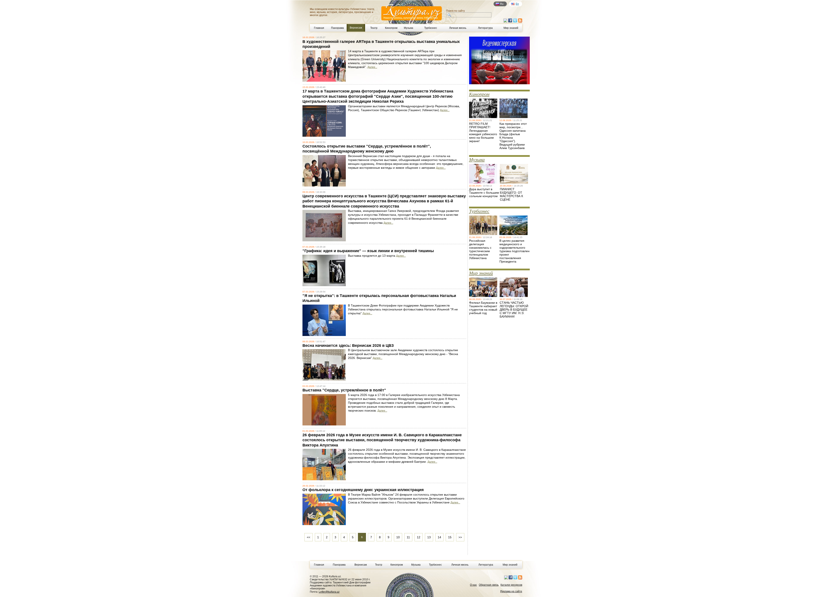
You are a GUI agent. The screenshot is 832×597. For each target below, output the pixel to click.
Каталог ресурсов (511, 584)
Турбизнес (430, 27)
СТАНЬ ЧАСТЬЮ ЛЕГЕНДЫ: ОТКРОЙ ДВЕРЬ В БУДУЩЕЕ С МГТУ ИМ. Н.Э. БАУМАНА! (514, 309)
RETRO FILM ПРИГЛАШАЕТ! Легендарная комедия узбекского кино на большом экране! (483, 132)
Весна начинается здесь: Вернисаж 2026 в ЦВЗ (348, 345)
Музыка (408, 27)
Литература (485, 27)
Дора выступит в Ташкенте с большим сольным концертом (484, 192)
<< (308, 537)
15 (450, 537)
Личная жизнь (457, 27)
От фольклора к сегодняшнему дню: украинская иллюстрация (363, 490)
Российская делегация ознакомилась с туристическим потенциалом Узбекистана (480, 249)
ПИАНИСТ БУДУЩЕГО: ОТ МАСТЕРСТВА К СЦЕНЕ (511, 194)
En (517, 3)
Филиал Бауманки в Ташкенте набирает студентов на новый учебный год (483, 308)
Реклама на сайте (511, 591)
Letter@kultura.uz (329, 591)
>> (460, 537)
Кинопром (391, 27)
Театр (373, 27)
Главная (319, 27)
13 (429, 537)
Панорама (337, 27)
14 (439, 537)
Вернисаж (360, 564)
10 (398, 537)
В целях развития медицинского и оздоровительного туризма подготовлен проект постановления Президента (514, 251)
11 (408, 537)
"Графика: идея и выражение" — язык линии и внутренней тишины (368, 251)
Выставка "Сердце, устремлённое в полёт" (344, 390)
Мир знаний (511, 27)
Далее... (372, 67)
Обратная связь (489, 584)
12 (418, 537)
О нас (473, 584)
